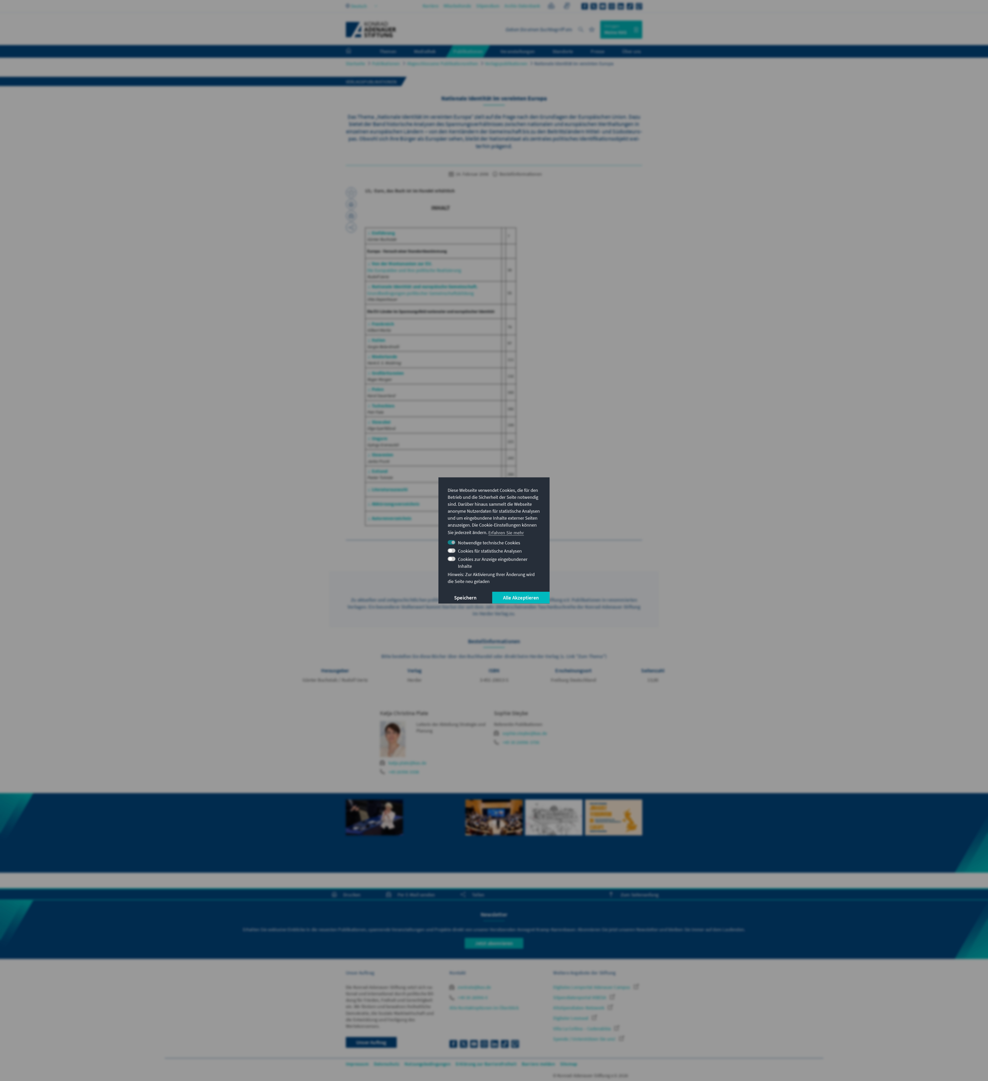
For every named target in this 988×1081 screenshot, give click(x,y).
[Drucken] (351, 204)
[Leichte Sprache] (551, 7)
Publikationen (386, 63)
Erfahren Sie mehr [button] (506, 532)
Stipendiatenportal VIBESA (580, 997)
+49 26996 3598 (404, 772)
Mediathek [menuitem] (425, 51)
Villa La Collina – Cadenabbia (582, 1029)
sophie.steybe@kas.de (524, 733)
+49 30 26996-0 (472, 997)
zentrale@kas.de (474, 987)
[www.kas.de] (371, 29)
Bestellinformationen (520, 174)
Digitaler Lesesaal (571, 1018)
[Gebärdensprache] (566, 7)
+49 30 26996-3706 (520, 742)
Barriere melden (538, 1064)
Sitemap (568, 1064)
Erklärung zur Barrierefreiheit (486, 1064)
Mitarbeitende (457, 6)
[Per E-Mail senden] (351, 216)
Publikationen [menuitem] (468, 51)
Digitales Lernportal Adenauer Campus (592, 987)
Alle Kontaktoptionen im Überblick (484, 1008)
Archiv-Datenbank (522, 6)
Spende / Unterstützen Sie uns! (584, 1039)
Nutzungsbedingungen (427, 1064)
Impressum (357, 1064)
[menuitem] (354, 51)
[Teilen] (351, 227)
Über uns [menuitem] (631, 51)
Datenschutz (386, 1064)
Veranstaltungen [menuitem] (517, 51)
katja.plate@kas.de (408, 763)
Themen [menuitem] (388, 51)
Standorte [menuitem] (562, 51)
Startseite (355, 63)
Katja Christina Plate (404, 713)
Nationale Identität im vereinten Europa (573, 63)
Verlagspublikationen (506, 63)
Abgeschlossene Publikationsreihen (442, 63)
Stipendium (487, 6)
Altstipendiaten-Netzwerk (579, 1008)
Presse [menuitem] (597, 51)
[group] (374, 833)
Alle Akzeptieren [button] (521, 597)
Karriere (430, 6)
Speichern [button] (465, 597)
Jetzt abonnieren (494, 943)
